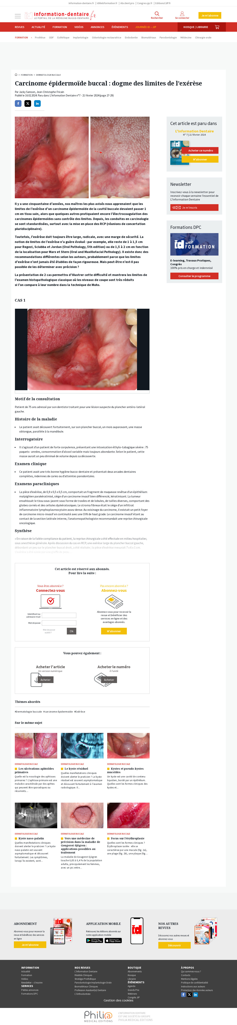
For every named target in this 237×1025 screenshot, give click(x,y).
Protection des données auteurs (197, 990)
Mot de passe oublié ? (49, 631)
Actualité (38, 27)
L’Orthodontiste (82, 994)
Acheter (109, 680)
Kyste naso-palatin (31, 838)
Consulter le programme (194, 276)
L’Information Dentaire (86, 971)
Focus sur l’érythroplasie (127, 838)
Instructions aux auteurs (193, 986)
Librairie (132, 978)
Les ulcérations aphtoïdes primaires (34, 770)
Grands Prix (133, 990)
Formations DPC (29, 993)
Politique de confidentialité (194, 982)
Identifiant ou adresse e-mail (33, 615)
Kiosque (132, 975)
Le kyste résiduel (76, 768)
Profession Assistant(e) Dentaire (90, 990)
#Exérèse (79, 711)
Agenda (131, 986)
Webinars (132, 993)
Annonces (97, 27)
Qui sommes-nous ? (191, 971)
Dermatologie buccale (48, 74)
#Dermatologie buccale (28, 711)
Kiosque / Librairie (195, 27)
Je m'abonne (209, 15)
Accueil (16, 74)
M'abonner (114, 631)
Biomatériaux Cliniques (86, 986)
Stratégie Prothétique (85, 978)
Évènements (120, 27)
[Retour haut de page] (230, 1015)
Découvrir (174, 945)
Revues (19, 27)
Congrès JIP (134, 997)
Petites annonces (29, 990)
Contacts (185, 975)
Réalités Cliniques (83, 975)
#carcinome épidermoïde (58, 711)
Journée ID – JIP (145, 27)
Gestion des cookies (118, 1000)
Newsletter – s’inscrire (31, 982)
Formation (60, 27)
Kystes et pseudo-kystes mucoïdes (125, 770)
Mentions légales (189, 978)
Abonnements (135, 971)
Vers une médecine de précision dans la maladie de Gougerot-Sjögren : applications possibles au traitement (80, 845)
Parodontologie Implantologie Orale (93, 982)
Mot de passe (34, 622)
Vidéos (78, 27)
